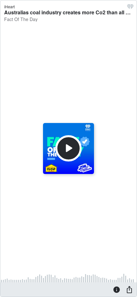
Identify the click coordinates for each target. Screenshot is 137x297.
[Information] (116, 289)
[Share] (129, 289)
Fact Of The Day (21, 19)
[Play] (68, 148)
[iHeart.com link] (130, 8)
